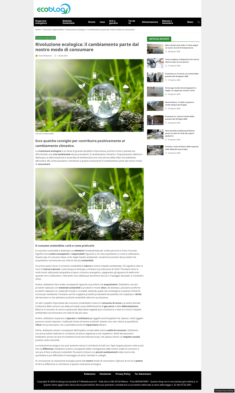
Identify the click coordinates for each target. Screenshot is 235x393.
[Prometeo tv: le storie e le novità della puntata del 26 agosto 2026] (155, 77)
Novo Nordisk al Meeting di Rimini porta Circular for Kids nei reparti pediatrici (180, 133)
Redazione (89, 373)
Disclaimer (105, 373)
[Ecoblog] (53, 8)
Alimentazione (150, 21)
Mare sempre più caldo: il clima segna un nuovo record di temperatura (181, 46)
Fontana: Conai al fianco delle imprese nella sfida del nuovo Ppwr (181, 147)
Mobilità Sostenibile (69, 22)
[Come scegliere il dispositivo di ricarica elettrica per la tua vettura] (155, 63)
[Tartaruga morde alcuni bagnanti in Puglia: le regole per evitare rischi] (155, 92)
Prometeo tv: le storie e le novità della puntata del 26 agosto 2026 (182, 74)
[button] (198, 22)
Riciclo (91, 21)
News (190, 21)
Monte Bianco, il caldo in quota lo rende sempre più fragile (179, 103)
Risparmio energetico (41, 22)
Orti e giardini (113, 22)
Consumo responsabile (45, 38)
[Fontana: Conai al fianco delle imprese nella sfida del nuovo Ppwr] (155, 150)
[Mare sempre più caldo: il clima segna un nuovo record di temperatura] (155, 49)
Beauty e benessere (167, 22)
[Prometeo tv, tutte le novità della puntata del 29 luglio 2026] (155, 120)
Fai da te (132, 22)
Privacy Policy (123, 373)
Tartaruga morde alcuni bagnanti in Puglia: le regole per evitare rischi (180, 89)
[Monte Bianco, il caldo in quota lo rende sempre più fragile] (155, 106)
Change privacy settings (224, 390)
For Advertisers (143, 373)
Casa (102, 21)
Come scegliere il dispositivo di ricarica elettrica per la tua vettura (182, 60)
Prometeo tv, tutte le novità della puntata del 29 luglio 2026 (179, 117)
